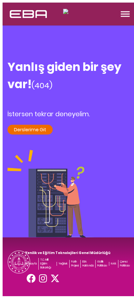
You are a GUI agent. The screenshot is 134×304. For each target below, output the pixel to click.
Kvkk (113, 263)
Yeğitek (63, 263)
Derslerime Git (30, 129)
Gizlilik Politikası (102, 263)
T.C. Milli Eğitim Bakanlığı (45, 263)
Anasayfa (31, 263)
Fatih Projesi (75, 263)
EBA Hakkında (88, 263)
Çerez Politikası (125, 263)
